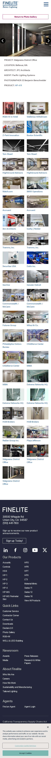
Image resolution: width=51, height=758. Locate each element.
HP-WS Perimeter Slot (11, 597)
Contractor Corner (11, 615)
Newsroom (10, 650)
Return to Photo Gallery (25, 16)
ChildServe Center (35, 343)
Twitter (45, 550)
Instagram (25, 550)
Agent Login (29, 706)
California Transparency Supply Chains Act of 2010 (25, 723)
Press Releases (31, 656)
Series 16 (28, 596)
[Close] (48, 727)
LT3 (26, 579)
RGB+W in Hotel (10, 116)
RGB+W (6, 636)
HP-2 (5, 579)
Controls (6, 566)
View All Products (32, 600)
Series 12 (28, 592)
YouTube (35, 550)
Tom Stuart (8, 153)
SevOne (6, 284)
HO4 (5, 571)
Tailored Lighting (10, 691)
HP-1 (5, 575)
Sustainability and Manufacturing (17, 687)
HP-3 (5, 583)
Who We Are (8, 674)
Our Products (12, 557)
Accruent (7, 210)
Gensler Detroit (34, 284)
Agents (8, 701)
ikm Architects (9, 228)
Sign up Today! (14, 540)
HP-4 (5, 587)
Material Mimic (30, 583)
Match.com (8, 191)
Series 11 (28, 587)
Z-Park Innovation (11, 135)
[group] (25, 55)
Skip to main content (9, 6)
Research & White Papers (32, 661)
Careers (6, 678)
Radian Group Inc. (11, 440)
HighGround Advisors (13, 172)
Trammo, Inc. (8, 247)
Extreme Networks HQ (37, 384)
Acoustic (7, 562)
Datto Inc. (31, 266)
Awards (6, 656)
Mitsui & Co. (32, 325)
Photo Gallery (9, 632)
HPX (26, 575)
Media (5, 660)
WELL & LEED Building (13, 640)
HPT (26, 571)
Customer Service (11, 611)
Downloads (8, 623)
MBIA (29, 365)
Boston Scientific (34, 135)
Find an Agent (9, 706)
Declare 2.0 (8, 628)
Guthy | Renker (34, 228)
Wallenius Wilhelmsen (37, 116)
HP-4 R (18, 85)
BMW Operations (35, 191)
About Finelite (12, 669)
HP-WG (6, 592)
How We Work (9, 683)
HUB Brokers (9, 421)
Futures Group (9, 325)
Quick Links (10, 606)
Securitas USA (9, 266)
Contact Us (8, 619)
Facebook (15, 550)
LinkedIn (5, 550)
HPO (26, 562)
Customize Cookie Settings (25, 745)
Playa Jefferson (34, 440)
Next (48, 41)
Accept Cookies (25, 753)
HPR (26, 566)
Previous (2, 41)
